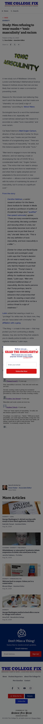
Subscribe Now (21, 371)
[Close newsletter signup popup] (36, 349)
